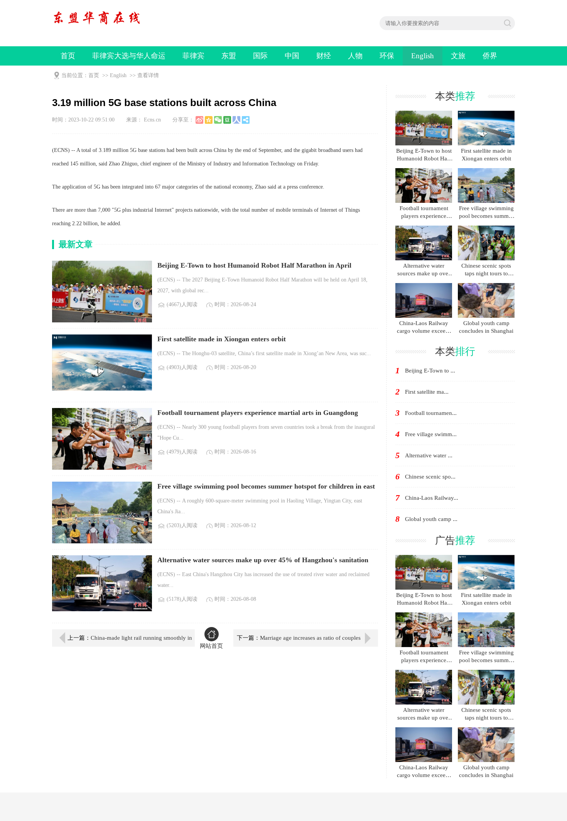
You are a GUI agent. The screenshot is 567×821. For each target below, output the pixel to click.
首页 (68, 56)
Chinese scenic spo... (430, 477)
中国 (292, 56)
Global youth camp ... (431, 519)
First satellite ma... (427, 392)
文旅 (458, 56)
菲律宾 (193, 56)
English (422, 56)
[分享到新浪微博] (199, 120)
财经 (323, 56)
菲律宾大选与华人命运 (128, 56)
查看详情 (148, 75)
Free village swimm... (431, 434)
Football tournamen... (431, 413)
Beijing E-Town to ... (430, 371)
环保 (387, 56)
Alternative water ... (428, 455)
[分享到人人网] (236, 120)
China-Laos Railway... (431, 498)
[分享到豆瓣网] (227, 120)
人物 (355, 56)
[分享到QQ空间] (209, 120)
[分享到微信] (218, 120)
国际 (260, 56)
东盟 (228, 56)
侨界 (490, 56)
